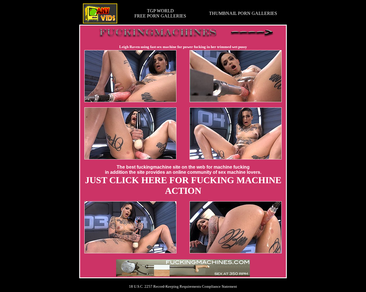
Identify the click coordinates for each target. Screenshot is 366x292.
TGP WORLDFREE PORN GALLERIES (160, 13)
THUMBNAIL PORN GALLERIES (243, 13)
